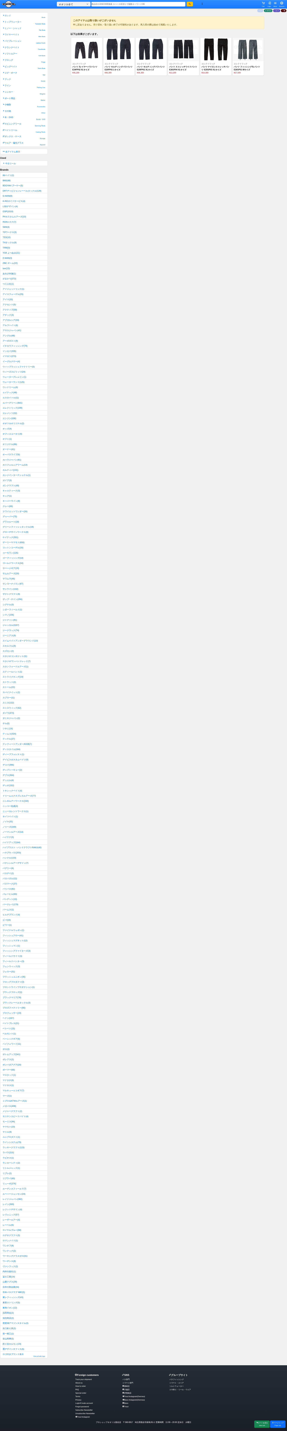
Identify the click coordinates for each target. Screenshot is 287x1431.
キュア (7, 496)
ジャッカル (11, 625)
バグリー (8, 868)
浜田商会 (8, 1313)
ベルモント (9, 1033)
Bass (126, 1403)
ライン (25, 86)
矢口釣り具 (9, 1328)
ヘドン (8, 1018)
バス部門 (126, 1379)
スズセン (8, 651)
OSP (8, 211)
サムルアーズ (11, 573)
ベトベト (9, 1028)
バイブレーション (25, 42)
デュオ (8, 785)
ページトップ (279, 1424)
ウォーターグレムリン (14, 377)
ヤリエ (7, 1132)
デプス (8, 775)
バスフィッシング (176, 1379)
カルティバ (10, 470)
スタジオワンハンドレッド (16, 661)
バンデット (10, 899)
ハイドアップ (11, 842)
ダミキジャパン (11, 718)
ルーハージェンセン (14, 1194)
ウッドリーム (10, 387)
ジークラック (11, 630)
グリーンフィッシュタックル (18, 527)
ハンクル (9, 858)
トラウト (268, 11)
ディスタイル (11, 749)
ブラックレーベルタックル (16, 1002)
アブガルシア (11, 320)
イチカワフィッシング (15, 346)
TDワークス (10, 232)
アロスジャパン (12, 330)
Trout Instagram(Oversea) (134, 1396)
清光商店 (8, 1318)
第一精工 (8, 1333)
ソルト (276, 11)
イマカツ (9, 356)
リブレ (7, 1173)
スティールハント (12, 672)
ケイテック (10, 537)
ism (6, 268)
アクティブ (10, 310)
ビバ (7, 920)
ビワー (7, 925)
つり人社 (8, 284)
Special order (80, 1393)
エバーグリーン (12, 403)
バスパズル (10, 878)
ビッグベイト (25, 67)
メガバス (9, 1106)
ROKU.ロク (9, 222)
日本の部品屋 (11, 1287)
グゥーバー (10, 516)
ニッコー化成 (10, 806)
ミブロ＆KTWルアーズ (15, 1101)
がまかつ (9, 278)
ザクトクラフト (11, 594)
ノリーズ (9, 827)
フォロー (9, 971)
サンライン (10, 589)
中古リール (10, 163)
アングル (9, 335)
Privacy (78, 1400)
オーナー (9, 449)
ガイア (7, 480)
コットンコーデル (13, 547)
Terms (77, 1396)
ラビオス (8, 1158)
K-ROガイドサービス (14, 201)
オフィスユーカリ (12, 434)
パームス (8, 909)
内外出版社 (9, 1271)
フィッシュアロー (13, 935)
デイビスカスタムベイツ (15, 759)
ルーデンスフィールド (14, 1188)
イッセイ (9, 351)
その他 (25, 112)
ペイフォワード (12, 1044)
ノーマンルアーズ (13, 832)
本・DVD (25, 118)
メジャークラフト (12, 1111)
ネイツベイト (10, 816)
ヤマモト (9, 1126)
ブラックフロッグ (12, 992)
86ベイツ (8, 175)
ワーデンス (9, 1261)
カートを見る (263, 1424)
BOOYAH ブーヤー (13, 185)
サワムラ (9, 578)
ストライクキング (13, 677)
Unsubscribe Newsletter (85, 1413)
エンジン (9, 418)
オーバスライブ (11, 454)
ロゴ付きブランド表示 (24, 1355)
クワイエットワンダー (15, 511)
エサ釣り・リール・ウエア (180, 1390)
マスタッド (9, 1075)
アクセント (9, 304)
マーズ (7, 1096)
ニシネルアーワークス (16, 801)
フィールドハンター (13, 961)
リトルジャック (11, 1168)
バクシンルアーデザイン (15, 863)
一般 (283, 11)
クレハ (8, 506)
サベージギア (11, 568)
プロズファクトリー (14, 1008)
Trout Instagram (83, 1417)
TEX (7, 237)
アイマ (8, 299)
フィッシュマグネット (15, 940)
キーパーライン (11, 501)
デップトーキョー (12, 770)
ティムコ (9, 734)
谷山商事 (8, 1338)
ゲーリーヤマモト (14, 542)
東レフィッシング (13, 1297)
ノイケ (8, 821)
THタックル (10, 242)
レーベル (8, 1225)
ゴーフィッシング (13, 558)
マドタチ (8, 1080)
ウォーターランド (14, 382)
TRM (6, 248)
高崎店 (127, 1386)
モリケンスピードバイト (15, 1116)
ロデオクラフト (11, 1235)
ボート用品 (25, 99)
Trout (126, 1407)
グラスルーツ (11, 522)
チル (6, 723)
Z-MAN (7, 258)
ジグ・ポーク (25, 74)
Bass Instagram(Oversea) (134, 1400)
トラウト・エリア (176, 1383)
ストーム (9, 687)
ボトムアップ (11, 1054)
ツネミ (8, 728)
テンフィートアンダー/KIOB (17, 744)
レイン (8, 1204)
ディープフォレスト (13, 754)
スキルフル (9, 646)
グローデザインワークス (15, 532)
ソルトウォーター (176, 1386)
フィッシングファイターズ (16, 951)
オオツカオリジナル (13, 423)
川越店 (127, 1390)
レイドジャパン (12, 1199)
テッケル (9, 739)
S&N (6, 227)
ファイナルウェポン (13, 930)
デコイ (8, 765)
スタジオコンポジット (15, 656)
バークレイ (10, 904)
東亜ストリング (11, 1302)
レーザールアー (11, 1220)
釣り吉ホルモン (12, 1344)
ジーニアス (9, 635)
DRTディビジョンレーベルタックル (22, 191)
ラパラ (8, 1152)
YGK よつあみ (11, 253)
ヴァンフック (10, 1266)
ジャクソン (10, 620)
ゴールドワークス (13, 563)
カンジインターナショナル (16, 475)
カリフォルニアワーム (15, 465)
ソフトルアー (25, 54)
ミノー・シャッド (25, 29)
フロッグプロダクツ (13, 982)
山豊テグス (10, 1282)
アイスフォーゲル (13, 294)
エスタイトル (11, 397)
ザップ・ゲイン (12, 599)
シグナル (8, 604)
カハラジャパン (12, 460)
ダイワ (8, 713)
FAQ (77, 1390)
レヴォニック (11, 1214)
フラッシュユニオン (14, 977)
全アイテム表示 (12, 151)
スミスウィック (12, 708)
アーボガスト (10, 341)
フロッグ (25, 61)
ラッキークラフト (14, 1147)
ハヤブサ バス (12, 852)
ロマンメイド (10, 1240)
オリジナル (10, 444)
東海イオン (10, 1308)
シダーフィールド (12, 609)
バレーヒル (10, 894)
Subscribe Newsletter (84, 1410)
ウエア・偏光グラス (25, 144)
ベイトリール (25, 131)
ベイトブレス (11, 1023)
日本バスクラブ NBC (14, 1292)
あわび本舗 (9, 273)
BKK (7, 180)
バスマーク (10, 884)
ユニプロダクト (11, 1137)
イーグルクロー (11, 361)
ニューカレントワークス (15, 811)
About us (79, 1383)
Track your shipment (83, 1379)
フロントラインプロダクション (19, 987)
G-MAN (7, 196)
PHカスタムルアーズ (14, 216)
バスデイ (8, 873)
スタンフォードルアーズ (15, 666)
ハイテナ (8, 837)
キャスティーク (11, 490)
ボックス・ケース (25, 137)
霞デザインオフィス (13, 1349)
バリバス (9, 889)
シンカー (25, 93)
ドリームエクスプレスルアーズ (19, 796)
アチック (8, 315)
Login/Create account (84, 1403)
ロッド (25, 16)
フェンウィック (11, 966)
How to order (80, 1386)
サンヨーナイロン (13, 584)
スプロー (9, 697)
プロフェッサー (12, 1013)
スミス (8, 702)
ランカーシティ (11, 1163)
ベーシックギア (11, 1039)
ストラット (9, 682)
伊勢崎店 (127, 1393)
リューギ (9, 1183)
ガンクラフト (11, 485)
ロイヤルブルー (12, 1230)
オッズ (7, 428)
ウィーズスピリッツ (14, 372)
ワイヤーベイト (25, 35)
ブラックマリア (12, 997)
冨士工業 (9, 1276)
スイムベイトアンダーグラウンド (20, 640)
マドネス (8, 1085)
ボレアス (8, 1059)
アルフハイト (10, 325)
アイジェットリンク (13, 289)
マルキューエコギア (13, 1090)
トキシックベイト (12, 790)
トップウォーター (25, 23)
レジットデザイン (12, 1209)
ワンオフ (8, 1245)
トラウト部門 (127, 1383)
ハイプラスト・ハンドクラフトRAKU (22, 847)
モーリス (9, 1121)
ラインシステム (12, 1142)
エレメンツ (10, 413)
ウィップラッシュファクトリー (19, 366)
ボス (6, 1049)
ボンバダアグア (12, 1064)
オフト (7, 439)
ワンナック (9, 1251)
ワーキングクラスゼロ (15, 1256)
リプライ (9, 1178)
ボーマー (9, 1070)
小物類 (25, 105)
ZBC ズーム (10, 263)
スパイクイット (11, 692)
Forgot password (82, 1407)
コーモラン (10, 553)
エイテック (10, 392)
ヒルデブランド (11, 914)
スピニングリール (25, 125)
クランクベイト (25, 48)
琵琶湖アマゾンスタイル (15, 1323)
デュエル (8, 780)
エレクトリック (12, 408)
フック (25, 80)
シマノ (8, 615)
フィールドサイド (12, 956)
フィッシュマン (11, 946)
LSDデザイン (10, 206)
